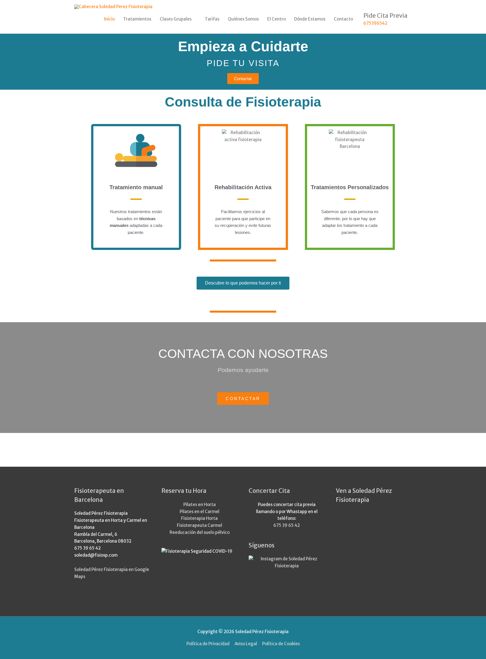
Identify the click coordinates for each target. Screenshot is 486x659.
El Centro (276, 19)
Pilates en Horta (199, 504)
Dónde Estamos (309, 19)
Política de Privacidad (208, 643)
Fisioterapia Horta (199, 518)
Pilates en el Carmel (199, 511)
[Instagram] (287, 562)
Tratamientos (137, 19)
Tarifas (212, 19)
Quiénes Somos (243, 19)
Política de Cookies (281, 643)
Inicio (109, 19)
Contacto (343, 19)
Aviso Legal (246, 643)
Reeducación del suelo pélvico (200, 532)
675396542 (375, 23)
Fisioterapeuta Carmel (199, 525)
